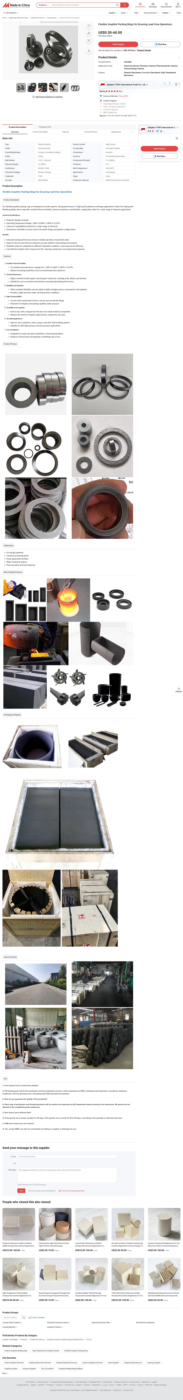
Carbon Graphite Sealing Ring (15, 1350)
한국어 (111, 1385)
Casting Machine (8, 1327)
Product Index (134, 1382)
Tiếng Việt (148, 1385)
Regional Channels (121, 1382)
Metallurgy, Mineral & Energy (18, 18)
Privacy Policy (128, 1390)
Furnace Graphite (29, 1368)
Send (21, 1190)
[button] (127, 132)
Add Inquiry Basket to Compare (48, 96)
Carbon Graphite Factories (92, 1362)
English (33, 1385)
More (4, 1373)
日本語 (119, 1385)
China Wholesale (81, 1382)
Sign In (102, 115)
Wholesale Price (95, 1382)
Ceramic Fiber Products (11, 1322)
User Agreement (105, 1390)
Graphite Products (54, 1327)
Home (4, 18)
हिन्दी (125, 1385)
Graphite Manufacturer (133, 1362)
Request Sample (144, 50)
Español (41, 1385)
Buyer (123, 13)
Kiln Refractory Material (145, 1322)
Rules (179, 13)
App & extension (150, 13)
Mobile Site (145, 1382)
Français (59, 1385)
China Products (43, 1382)
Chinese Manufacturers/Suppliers (62, 1382)
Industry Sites (107, 1382)
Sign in (178, 6)
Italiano (79, 1385)
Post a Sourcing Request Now (72, 1191)
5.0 (149, 131)
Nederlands (96, 1385)
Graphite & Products (37, 18)
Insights (154, 1382)
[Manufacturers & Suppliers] (16, 5)
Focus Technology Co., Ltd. (75, 1390)
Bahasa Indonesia (160, 1385)
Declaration (117, 1390)
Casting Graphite (153, 1362)
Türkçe (140, 1385)
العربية (105, 1385)
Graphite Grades (10, 1368)
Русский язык (69, 1385)
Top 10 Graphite (47, 1368)
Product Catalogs (38, 1317)
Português (50, 1385)
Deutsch (87, 1385)
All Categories (11, 13)
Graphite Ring (51, 18)
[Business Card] (177, 138)
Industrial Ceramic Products (58, 1322)
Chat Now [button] (162, 44)
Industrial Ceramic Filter (101, 1322)
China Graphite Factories (14, 1362)
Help (136, 13)
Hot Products (30, 1382)
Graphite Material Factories (66, 1362)
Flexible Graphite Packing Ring (69, 18)
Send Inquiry (118, 44)
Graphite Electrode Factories (40, 1362)
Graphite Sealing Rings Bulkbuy (71, 1368)
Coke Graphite (113, 1362)
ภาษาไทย (132, 1385)
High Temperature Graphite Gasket (45, 1350)
